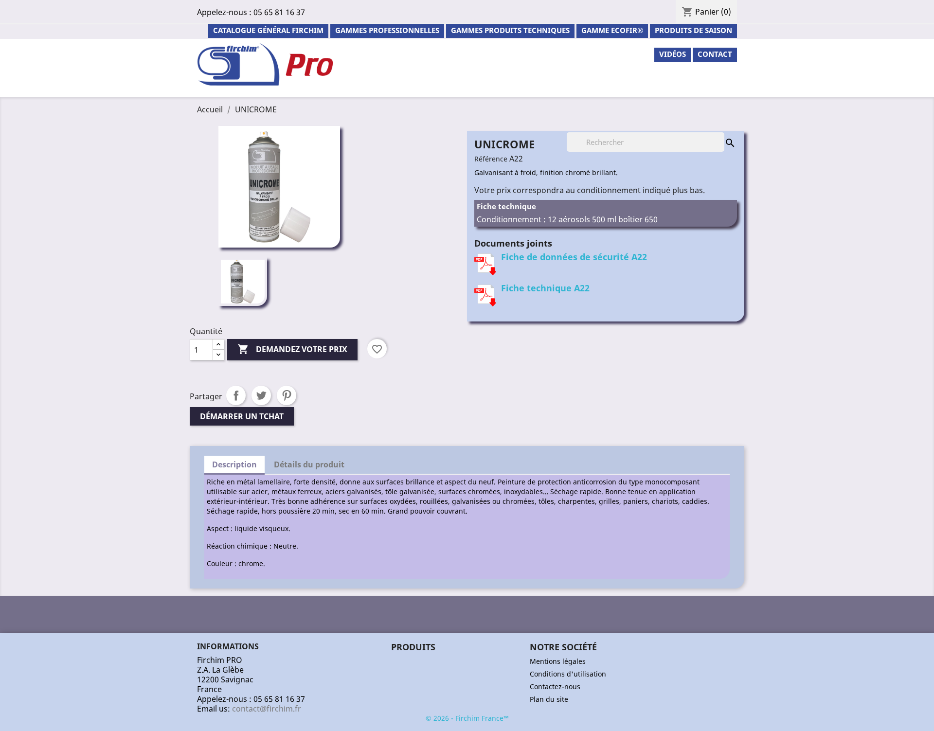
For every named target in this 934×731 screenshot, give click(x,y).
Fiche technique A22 (545, 288)
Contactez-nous (555, 686)
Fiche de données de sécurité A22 (574, 257)
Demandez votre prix (292, 349)
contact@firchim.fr (266, 708)
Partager (236, 395)
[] (720, 133)
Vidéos (672, 54)
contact (715, 54)
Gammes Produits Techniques (510, 30)
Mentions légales (558, 661)
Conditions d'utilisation (568, 673)
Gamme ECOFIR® (612, 30)
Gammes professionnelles (387, 30)
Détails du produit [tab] (309, 464)
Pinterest (286, 395)
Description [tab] (234, 464)
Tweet (261, 395)
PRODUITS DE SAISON (693, 30)
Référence (490, 158)
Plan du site (549, 699)
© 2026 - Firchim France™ (467, 718)
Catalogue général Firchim (268, 30)
